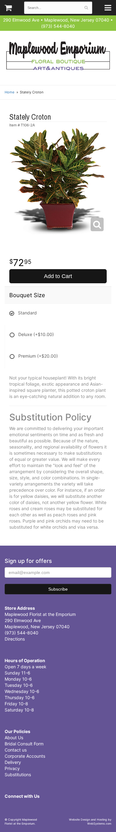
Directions (15, 638)
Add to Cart (58, 276)
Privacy (12, 768)
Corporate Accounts (25, 756)
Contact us (16, 749)
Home (10, 92)
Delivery (13, 762)
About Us (14, 737)
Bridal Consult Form (24, 743)
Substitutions (18, 774)
